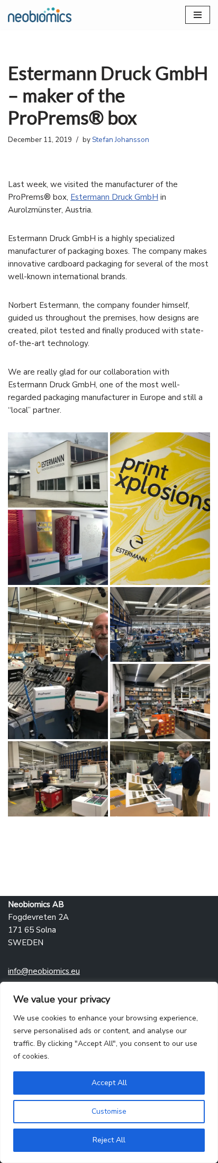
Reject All (109, 1140)
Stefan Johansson (120, 140)
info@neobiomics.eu (44, 971)
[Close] (207, 990)
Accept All (109, 1083)
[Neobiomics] (39, 14)
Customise (109, 1111)
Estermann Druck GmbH (114, 197)
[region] (109, 1072)
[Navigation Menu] (197, 15)
